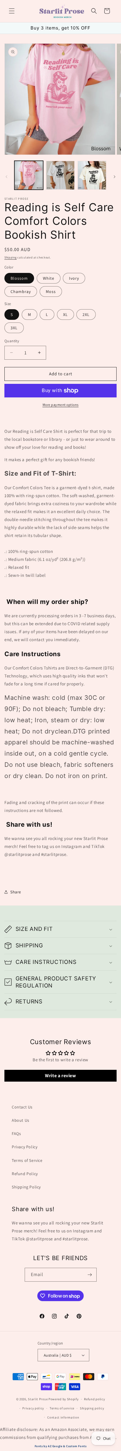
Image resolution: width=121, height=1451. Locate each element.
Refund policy (94, 1399)
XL (65, 314)
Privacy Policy (24, 1146)
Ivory (74, 278)
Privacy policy (33, 1408)
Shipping (10, 257)
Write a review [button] (60, 1075)
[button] (11, 10)
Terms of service (62, 1408)
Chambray (21, 291)
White (48, 278)
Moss (51, 291)
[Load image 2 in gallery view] (60, 175)
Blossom (19, 278)
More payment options (61, 404)
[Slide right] (114, 176)
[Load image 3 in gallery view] (92, 175)
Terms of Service (27, 1160)
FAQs (16, 1133)
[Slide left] (6, 176)
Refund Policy (25, 1173)
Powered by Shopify (63, 1399)
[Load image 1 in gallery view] (28, 175)
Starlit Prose (38, 1399)
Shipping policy (92, 1408)
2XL (86, 314)
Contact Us (22, 1107)
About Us (20, 1120)
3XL (14, 327)
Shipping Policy (26, 1187)
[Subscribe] (89, 1275)
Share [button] (15, 892)
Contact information (63, 1417)
